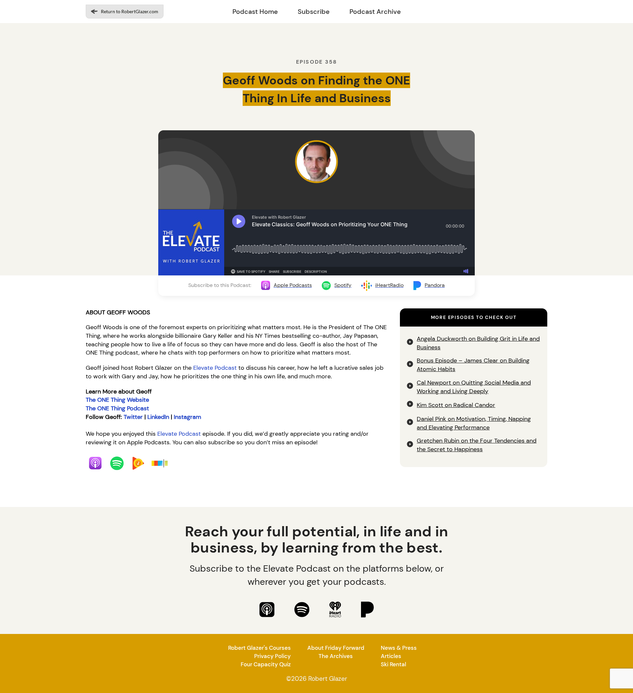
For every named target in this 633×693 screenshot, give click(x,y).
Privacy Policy (272, 656)
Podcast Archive (375, 11)
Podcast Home (255, 11)
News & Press (399, 647)
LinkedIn (158, 417)
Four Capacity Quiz (266, 664)
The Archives (335, 656)
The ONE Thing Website (117, 400)
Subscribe (314, 11)
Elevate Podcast (215, 368)
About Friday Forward (335, 647)
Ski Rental (393, 664)
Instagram (187, 417)
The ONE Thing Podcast (117, 408)
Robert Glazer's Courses (259, 647)
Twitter (133, 417)
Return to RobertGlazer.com (129, 11)
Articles (391, 656)
